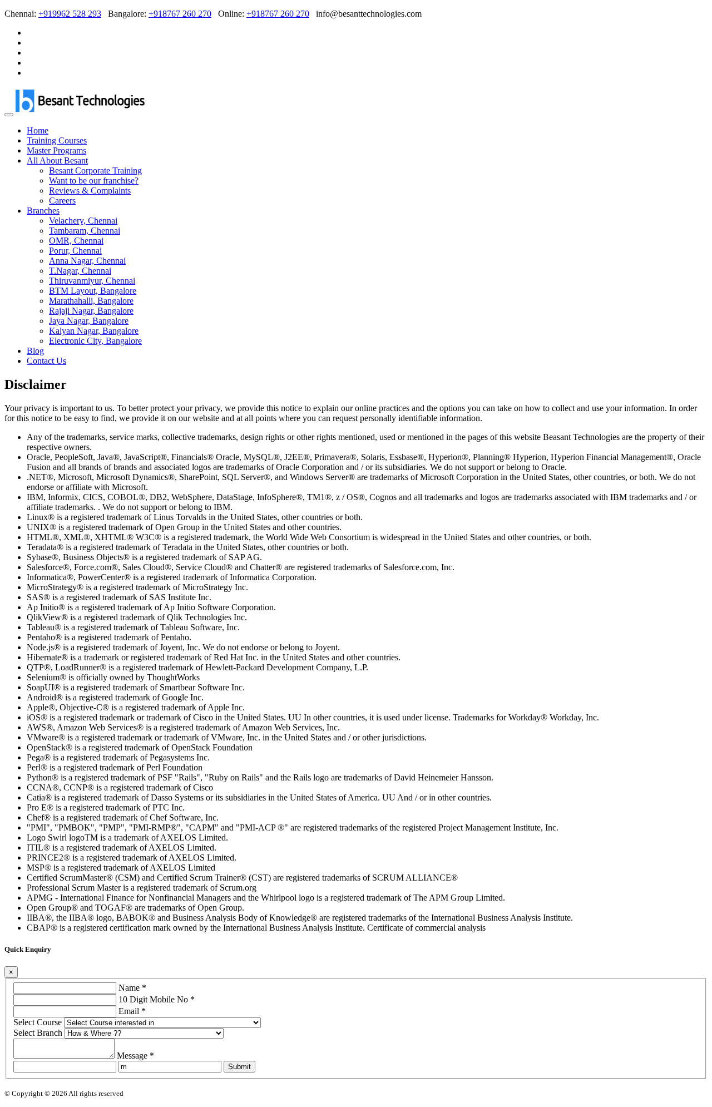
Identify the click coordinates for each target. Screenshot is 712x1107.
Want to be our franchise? (94, 180)
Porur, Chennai (75, 250)
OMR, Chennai (76, 240)
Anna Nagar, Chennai (87, 260)
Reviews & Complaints (90, 190)
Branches (43, 210)
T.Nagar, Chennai (80, 270)
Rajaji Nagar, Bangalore (91, 310)
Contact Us (46, 360)
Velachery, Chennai (83, 220)
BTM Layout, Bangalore (92, 290)
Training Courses (57, 140)
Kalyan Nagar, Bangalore (94, 330)
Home (37, 130)
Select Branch (37, 1032)
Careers (62, 200)
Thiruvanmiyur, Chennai (92, 280)
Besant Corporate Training (95, 170)
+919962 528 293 (69, 13)
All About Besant (57, 160)
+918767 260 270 (180, 13)
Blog (35, 350)
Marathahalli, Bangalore (91, 300)
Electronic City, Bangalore (95, 340)
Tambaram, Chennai (84, 230)
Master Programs (56, 150)
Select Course (37, 1022)
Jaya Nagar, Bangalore (88, 320)
